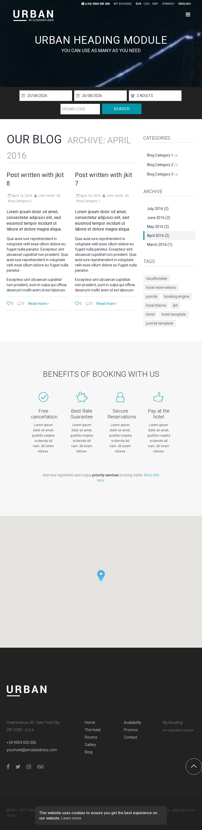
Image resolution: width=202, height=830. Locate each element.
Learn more (71, 818)
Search (122, 109)
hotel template (173, 314)
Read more (37, 303)
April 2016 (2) (158, 235)
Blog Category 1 (88, 201)
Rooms (91, 737)
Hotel (150, 314)
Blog (88, 752)
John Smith (46, 196)
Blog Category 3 (162, 174)
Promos (131, 730)
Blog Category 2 (20, 201)
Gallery (90, 745)
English (184, 4)
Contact (130, 737)
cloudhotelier (157, 278)
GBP (155, 4)
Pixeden (190, 810)
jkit (175, 305)
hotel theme (156, 305)
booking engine (176, 296)
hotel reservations (161, 287)
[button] (101, 576)
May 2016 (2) (158, 226)
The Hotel (92, 730)
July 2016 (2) (158, 209)
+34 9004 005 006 (21, 742)
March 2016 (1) (159, 244)
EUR (138, 4)
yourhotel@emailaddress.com (32, 750)
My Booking (173, 722)
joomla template (159, 323)
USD (147, 4)
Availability (132, 722)
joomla (151, 296)
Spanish (168, 4)
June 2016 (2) (158, 218)
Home (90, 722)
